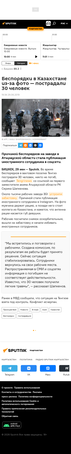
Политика (26, 359)
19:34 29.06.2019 (10, 94)
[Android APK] (11, 425)
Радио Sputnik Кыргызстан (52, 359)
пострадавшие (24, 316)
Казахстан (55, 309)
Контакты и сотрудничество (16, 392)
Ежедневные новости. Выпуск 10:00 (20, 50)
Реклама (37, 392)
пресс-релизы (9, 396)
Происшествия (9, 309)
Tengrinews (24, 181)
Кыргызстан (9, 359)
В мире (35, 309)
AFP (5, 139)
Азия (44, 309)
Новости (24, 309)
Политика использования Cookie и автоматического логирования (20, 402)
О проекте (7, 387)
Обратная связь (10, 416)
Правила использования (27, 387)
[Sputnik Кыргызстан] (10, 24)
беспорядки (8, 316)
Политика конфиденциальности (35, 396)
